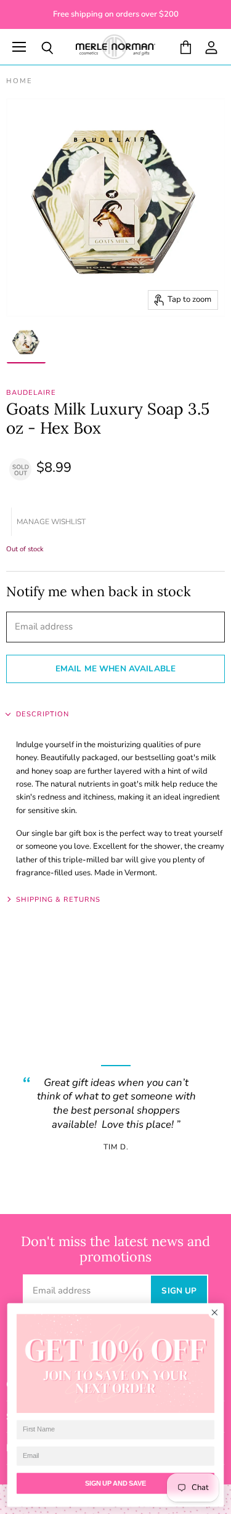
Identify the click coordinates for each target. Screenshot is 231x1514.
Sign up (179, 1291)
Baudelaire (31, 392)
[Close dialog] (214, 1312)
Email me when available (115, 668)
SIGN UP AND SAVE (116, 1483)
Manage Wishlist (51, 522)
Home (19, 82)
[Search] (38, 48)
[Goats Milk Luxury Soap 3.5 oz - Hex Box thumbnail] (26, 343)
